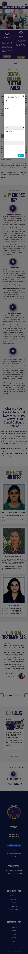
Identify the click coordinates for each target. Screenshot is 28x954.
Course (8, 124)
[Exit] (23, 96)
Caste (7, 139)
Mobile (7, 108)
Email (7, 116)
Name (7, 100)
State (7, 147)
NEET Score (9, 131)
